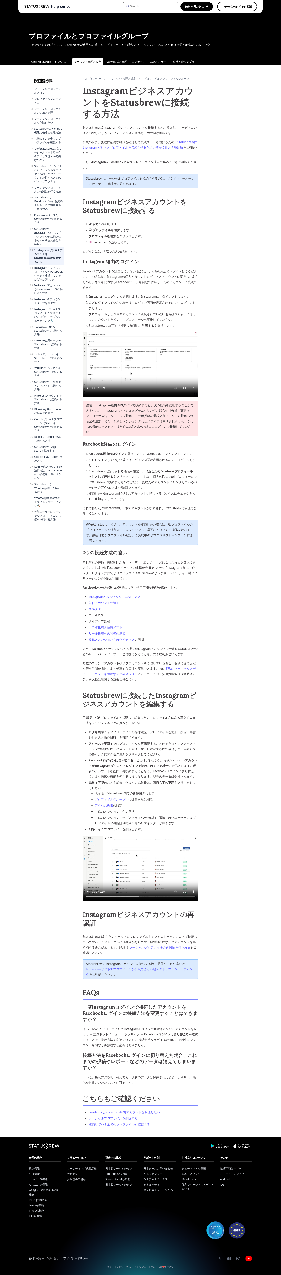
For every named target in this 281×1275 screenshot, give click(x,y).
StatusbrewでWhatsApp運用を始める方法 (47, 488)
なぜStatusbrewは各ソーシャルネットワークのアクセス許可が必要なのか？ (48, 154)
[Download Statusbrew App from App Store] (241, 1146)
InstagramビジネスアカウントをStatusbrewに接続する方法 (48, 255)
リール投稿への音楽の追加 (107, 633)
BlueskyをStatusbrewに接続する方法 (47, 411)
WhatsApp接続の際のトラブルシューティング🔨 (47, 501)
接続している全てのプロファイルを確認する (47, 140)
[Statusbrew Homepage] (36, 6)
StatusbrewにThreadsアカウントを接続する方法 (47, 385)
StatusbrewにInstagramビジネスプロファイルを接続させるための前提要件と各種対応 (47, 236)
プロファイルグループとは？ (47, 100)
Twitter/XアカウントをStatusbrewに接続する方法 (48, 330)
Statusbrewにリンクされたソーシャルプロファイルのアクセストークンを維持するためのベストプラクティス (48, 173)
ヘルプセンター (92, 78)
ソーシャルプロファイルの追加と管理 (47, 110)
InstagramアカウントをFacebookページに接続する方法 (48, 289)
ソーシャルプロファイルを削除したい (47, 120)
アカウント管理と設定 (122, 78)
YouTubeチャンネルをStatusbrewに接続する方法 (48, 371)
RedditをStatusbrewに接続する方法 (48, 438)
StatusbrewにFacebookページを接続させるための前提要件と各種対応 (48, 203)
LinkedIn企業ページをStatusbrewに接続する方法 (48, 344)
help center (61, 6)
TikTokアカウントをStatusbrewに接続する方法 (48, 358)
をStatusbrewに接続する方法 (48, 218)
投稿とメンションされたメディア (112, 639)
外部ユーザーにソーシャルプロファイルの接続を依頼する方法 (47, 515)
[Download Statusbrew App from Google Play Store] (219, 1146)
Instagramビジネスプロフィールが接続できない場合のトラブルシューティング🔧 (47, 314)
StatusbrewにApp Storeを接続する (45, 448)
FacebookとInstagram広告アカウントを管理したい (124, 1112)
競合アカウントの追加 (104, 603)
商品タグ (95, 609)
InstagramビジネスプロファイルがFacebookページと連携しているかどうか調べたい (48, 273)
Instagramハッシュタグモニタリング (114, 597)
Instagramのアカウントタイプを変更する (47, 301)
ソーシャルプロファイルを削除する (113, 1118)
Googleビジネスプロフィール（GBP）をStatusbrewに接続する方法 (48, 424)
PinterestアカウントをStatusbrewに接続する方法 (48, 399)
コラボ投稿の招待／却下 (105, 627)
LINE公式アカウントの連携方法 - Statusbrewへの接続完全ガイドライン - (48, 472)
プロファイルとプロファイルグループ (166, 78)
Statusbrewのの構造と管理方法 (48, 130)
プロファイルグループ (110, 799)
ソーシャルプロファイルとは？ (47, 90)
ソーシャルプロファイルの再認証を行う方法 (47, 189)
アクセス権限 (104, 805)
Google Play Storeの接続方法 (48, 458)
